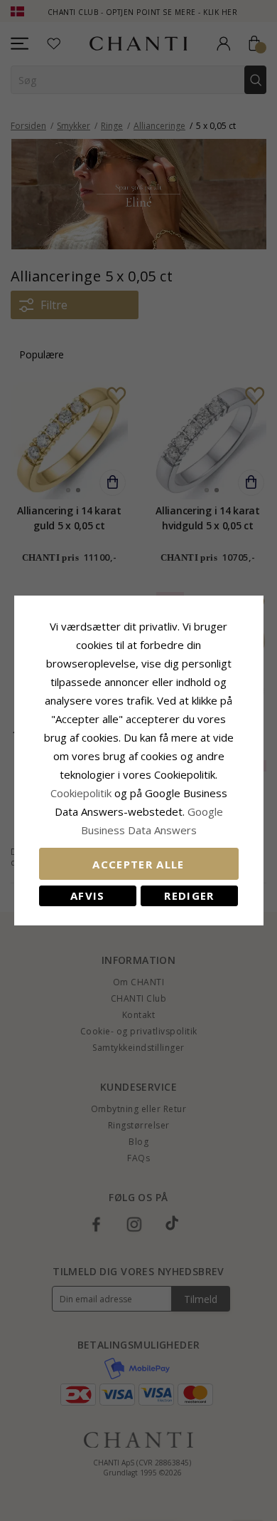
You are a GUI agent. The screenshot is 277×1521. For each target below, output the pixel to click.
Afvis (87, 895)
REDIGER (189, 895)
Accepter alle (138, 864)
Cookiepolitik (81, 793)
